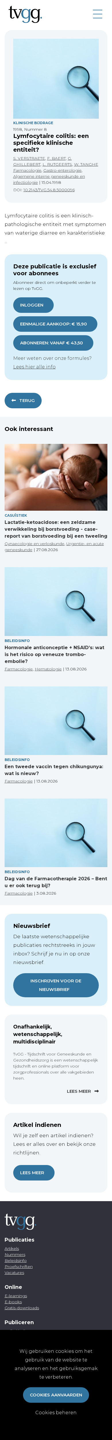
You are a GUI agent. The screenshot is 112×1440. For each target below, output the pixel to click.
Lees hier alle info (34, 367)
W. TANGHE (86, 164)
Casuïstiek (16, 515)
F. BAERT (56, 158)
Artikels (12, 1248)
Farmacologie (27, 170)
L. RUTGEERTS (57, 164)
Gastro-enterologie (62, 170)
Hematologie (48, 669)
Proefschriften (19, 1266)
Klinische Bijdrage (33, 123)
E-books (13, 1301)
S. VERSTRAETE (29, 158)
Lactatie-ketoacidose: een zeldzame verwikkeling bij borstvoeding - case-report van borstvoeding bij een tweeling (56, 529)
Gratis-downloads (22, 1307)
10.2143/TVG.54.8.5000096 (49, 189)
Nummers (15, 1254)
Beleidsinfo (17, 641)
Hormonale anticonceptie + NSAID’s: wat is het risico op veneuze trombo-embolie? (54, 654)
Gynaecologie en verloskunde (34, 543)
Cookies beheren (56, 1412)
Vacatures (14, 1272)
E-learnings (16, 1295)
